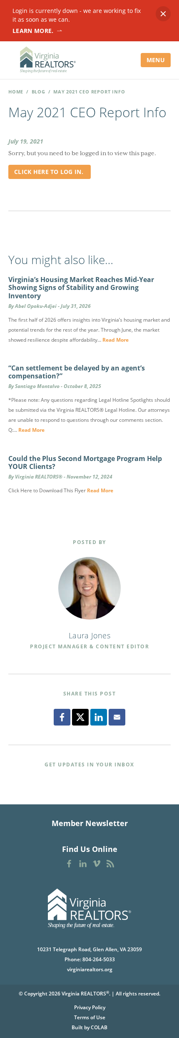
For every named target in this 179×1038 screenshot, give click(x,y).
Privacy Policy (89, 1007)
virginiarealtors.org (89, 969)
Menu (156, 60)
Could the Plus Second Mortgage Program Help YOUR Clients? (85, 462)
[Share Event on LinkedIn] (98, 717)
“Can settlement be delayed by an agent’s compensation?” (76, 371)
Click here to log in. (49, 172)
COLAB (99, 1027)
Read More (115, 339)
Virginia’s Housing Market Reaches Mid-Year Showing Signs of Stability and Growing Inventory (81, 287)
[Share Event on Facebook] (62, 717)
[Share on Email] (117, 717)
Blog (38, 91)
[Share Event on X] (80, 717)
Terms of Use (89, 1017)
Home (15, 91)
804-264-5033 (98, 959)
